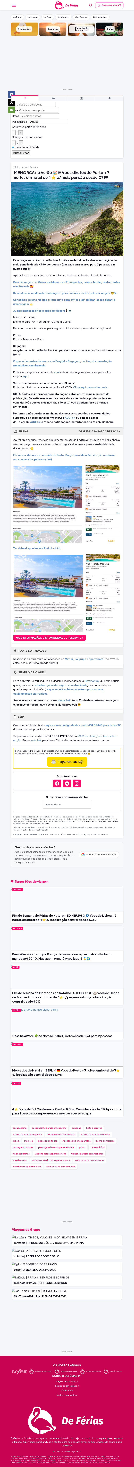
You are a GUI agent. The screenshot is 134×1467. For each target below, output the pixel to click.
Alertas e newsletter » (67, 1395)
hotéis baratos (94, 1128)
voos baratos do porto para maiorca (51, 1160)
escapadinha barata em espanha (49, 1128)
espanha (76, 1128)
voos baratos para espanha (89, 1160)
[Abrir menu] (14, 5)
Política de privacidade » (67, 1386)
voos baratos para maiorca (27, 1166)
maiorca (28, 1140)
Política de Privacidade (33, 1460)
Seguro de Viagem (31, 672)
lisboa (16, 1140)
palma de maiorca (105, 1140)
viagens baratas (21, 1153)
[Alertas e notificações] (90, 5)
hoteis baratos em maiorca (61, 1134)
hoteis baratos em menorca (95, 1134)
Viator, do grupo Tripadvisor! (84, 659)
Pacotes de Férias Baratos (76, 1140)
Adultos (16, 127)
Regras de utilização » (67, 1381)
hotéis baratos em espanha (27, 1134)
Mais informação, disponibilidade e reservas (49, 637)
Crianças (17, 137)
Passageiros (19, 121)
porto (82, 1147)
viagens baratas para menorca (87, 1153)
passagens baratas (23, 1147)
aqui (57, 372)
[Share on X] (11, 102)
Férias (69, 431)
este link (36, 740)
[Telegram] (67, 783)
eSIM (20, 716)
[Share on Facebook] (11, 94)
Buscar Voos (21, 153)
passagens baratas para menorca (56, 1147)
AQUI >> (70, 417)
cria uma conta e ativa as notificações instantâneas (95, 821)
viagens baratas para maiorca (50, 1153)
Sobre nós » (67, 1390)
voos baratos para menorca (60, 1166)
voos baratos (20, 1160)
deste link (64, 700)
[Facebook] (57, 783)
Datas (15, 116)
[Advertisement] (67, 62)
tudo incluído (97, 1147)
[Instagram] (77, 783)
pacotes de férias (47, 1140)
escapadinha (19, 1128)
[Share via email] (11, 110)
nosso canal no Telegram (37, 824)
